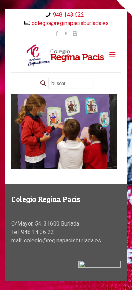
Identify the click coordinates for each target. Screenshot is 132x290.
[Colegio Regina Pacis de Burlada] (66, 55)
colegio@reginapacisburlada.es (70, 23)
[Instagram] (75, 33)
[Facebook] (57, 33)
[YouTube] (66, 33)
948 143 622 (68, 14)
